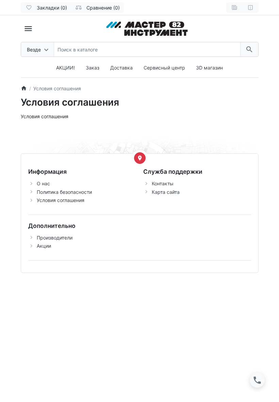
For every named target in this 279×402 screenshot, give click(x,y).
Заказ (92, 68)
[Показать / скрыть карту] (140, 158)
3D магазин (209, 68)
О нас (43, 183)
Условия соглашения (60, 200)
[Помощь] (250, 7)
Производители (54, 238)
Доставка (121, 68)
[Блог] (234, 7)
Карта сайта (166, 192)
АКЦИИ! (65, 68)
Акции (44, 246)
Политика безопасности (64, 192)
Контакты (163, 183)
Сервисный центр (164, 68)
